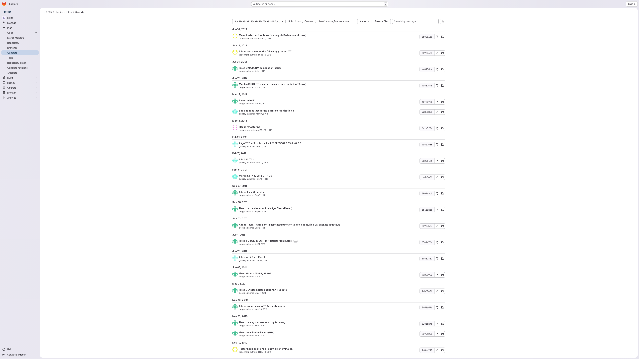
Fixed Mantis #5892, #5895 (255, 273)
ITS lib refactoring (249, 126)
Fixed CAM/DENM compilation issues (260, 67)
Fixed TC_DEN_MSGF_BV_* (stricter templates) (266, 240)
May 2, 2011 (260, 293)
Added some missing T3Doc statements (262, 306)
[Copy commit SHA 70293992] (437, 275)
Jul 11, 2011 (260, 244)
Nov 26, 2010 (261, 309)
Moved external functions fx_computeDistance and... (270, 35)
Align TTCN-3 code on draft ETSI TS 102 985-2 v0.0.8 (270, 143)
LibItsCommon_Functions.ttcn (333, 21)
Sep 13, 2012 (265, 55)
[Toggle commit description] (304, 35)
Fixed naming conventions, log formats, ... (263, 322)
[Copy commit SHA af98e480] (437, 53)
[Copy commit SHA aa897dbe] (437, 69)
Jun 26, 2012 (261, 87)
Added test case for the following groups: (263, 51)
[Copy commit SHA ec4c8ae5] (437, 209)
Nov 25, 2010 (261, 325)
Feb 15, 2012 (262, 179)
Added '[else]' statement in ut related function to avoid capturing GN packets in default (289, 224)
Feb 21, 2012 (262, 146)
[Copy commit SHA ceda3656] (437, 177)
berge (242, 71)
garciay (242, 114)
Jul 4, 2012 (260, 71)
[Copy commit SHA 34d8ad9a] (437, 307)
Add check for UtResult (252, 257)
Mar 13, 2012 (266, 130)
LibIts (291, 21)
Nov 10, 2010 (265, 352)
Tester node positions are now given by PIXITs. (266, 348)
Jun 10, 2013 (265, 38)
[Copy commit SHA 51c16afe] (437, 323)
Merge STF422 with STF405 (255, 175)
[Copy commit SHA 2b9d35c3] (437, 226)
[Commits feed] (442, 21)
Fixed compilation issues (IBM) (256, 332)
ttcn (299, 21)
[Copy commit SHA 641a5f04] (437, 128)
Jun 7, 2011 (260, 276)
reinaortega (244, 130)
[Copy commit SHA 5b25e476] (437, 161)
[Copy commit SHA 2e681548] (437, 85)
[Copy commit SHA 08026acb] (437, 193)
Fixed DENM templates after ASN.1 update (263, 289)
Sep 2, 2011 (260, 228)
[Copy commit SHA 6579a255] (437, 334)
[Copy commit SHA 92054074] (437, 112)
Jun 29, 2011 (262, 260)
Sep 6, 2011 (260, 211)
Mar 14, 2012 (261, 103)
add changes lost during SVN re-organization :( (266, 110)
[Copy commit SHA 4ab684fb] (437, 291)
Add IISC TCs (246, 159)
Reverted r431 (247, 100)
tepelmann (244, 38)
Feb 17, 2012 (262, 162)
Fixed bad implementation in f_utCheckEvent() (265, 208)
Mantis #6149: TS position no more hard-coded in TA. (270, 84)
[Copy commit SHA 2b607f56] (437, 144)
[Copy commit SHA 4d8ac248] (437, 350)
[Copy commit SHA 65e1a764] (437, 242)
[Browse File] (442, 36)
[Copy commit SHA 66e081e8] (437, 36)
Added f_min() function (252, 192)
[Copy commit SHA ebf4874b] (437, 102)
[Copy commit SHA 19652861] (437, 258)
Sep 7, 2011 (260, 195)
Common (309, 21)
